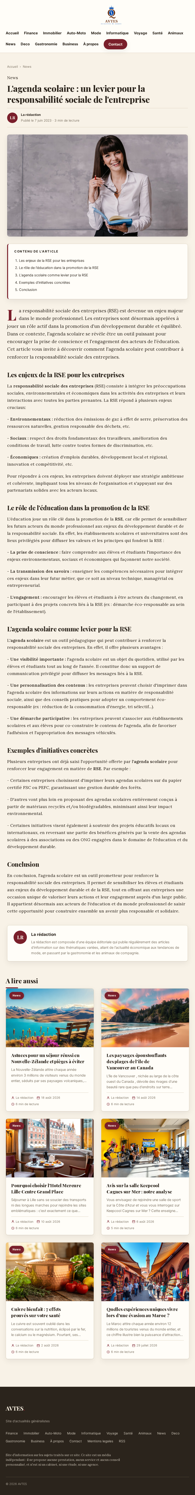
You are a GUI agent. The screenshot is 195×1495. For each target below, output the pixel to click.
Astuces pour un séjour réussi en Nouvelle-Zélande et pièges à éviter (47, 1058)
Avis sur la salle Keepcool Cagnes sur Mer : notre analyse (139, 1188)
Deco (25, 44)
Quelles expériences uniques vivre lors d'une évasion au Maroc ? (142, 1312)
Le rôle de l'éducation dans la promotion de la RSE (59, 268)
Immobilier (52, 33)
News (10, 44)
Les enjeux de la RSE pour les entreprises (51, 260)
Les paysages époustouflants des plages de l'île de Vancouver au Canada (136, 1061)
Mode (96, 33)
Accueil (12, 33)
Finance (31, 33)
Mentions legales (100, 1441)
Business (70, 44)
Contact (115, 44)
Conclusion (28, 290)
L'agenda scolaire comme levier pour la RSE (53, 275)
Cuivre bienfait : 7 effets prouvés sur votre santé (36, 1312)
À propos (90, 44)
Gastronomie (46, 44)
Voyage (140, 33)
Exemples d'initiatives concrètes (44, 282)
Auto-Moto (76, 33)
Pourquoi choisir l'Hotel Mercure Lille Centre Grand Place (46, 1188)
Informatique (117, 33)
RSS (122, 1441)
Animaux (175, 33)
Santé (157, 33)
